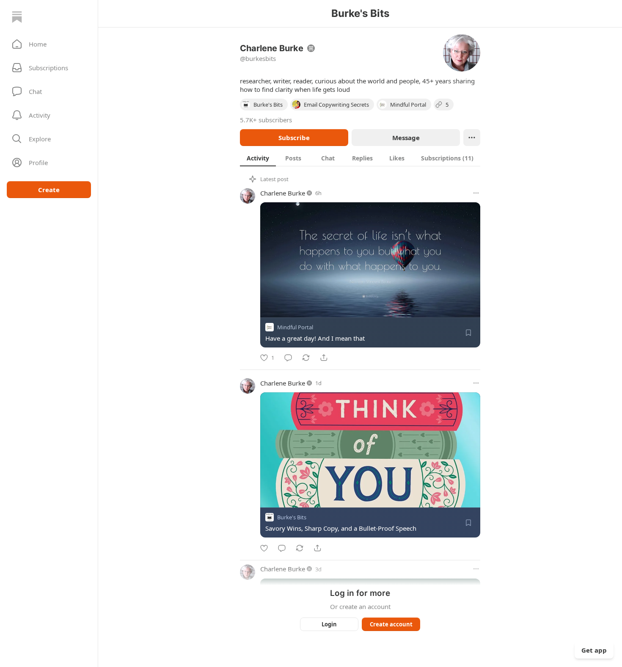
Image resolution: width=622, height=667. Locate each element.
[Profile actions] (471, 137)
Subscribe (294, 137)
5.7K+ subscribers (266, 120)
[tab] (258, 157)
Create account (391, 624)
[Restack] (306, 357)
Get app (594, 650)
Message (406, 137)
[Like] (264, 548)
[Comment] (288, 357)
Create (49, 189)
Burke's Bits (291, 517)
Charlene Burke (282, 193)
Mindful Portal (295, 327)
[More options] (476, 193)
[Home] (17, 17)
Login (329, 624)
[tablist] (360, 157)
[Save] (468, 332)
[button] (49, 44)
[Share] (324, 357)
